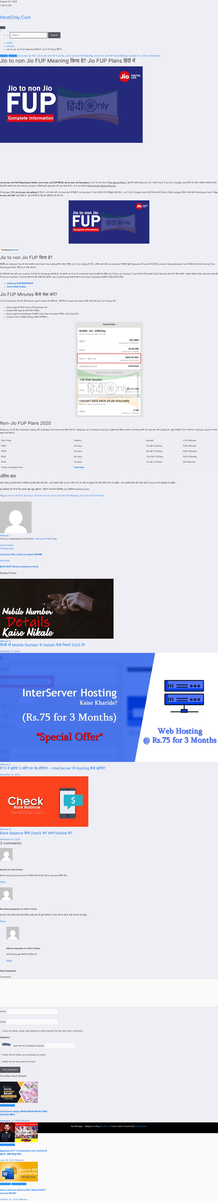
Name (3, 1011)
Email (3, 1022)
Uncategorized (7, 1105)
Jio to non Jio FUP (27, 56)
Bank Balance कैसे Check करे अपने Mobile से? (36, 833)
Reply (3, 882)
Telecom (12, 56)
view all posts (7, 545)
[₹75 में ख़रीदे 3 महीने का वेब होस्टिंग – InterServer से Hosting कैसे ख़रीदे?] (109, 761)
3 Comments (153, 56)
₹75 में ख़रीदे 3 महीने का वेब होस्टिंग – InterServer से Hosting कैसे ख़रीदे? (52, 768)
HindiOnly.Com (15, 17)
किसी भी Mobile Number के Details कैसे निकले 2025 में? (42, 645)
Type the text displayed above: (28, 1045)
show (14, 250)
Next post (5, 560)
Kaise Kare (5, 1184)
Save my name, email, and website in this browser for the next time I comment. (43, 1031)
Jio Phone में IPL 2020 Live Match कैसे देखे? (21, 554)
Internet (4, 56)
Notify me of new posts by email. (19, 1061)
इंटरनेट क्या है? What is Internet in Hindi (19, 566)
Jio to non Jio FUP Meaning (79, 56)
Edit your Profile (44, 538)
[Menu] (2, 27)
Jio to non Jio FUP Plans (106, 56)
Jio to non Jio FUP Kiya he (50, 56)
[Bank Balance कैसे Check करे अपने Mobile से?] (44, 826)
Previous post (7, 548)
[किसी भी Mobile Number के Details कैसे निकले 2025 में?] (57, 638)
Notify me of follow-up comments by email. (24, 1055)
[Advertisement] (109, 162)
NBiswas (123, 56)
